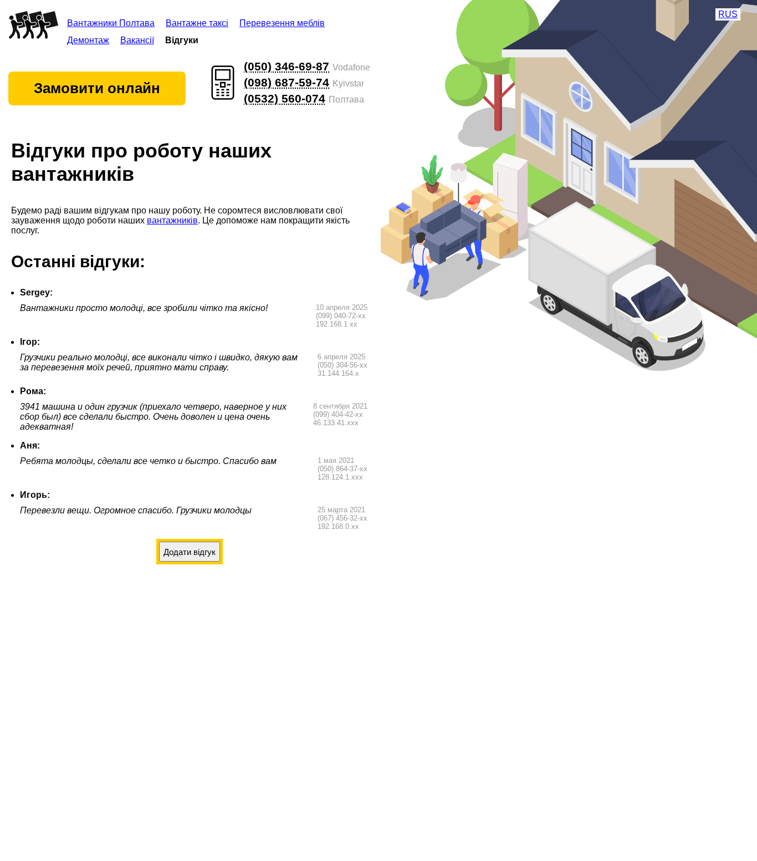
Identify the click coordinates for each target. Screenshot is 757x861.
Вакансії (137, 40)
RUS (728, 14)
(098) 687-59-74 (286, 82)
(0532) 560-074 (284, 98)
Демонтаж (88, 40)
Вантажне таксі (197, 23)
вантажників (172, 220)
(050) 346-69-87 (286, 66)
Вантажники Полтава (111, 23)
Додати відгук (189, 552)
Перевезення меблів (282, 23)
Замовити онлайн (97, 88)
